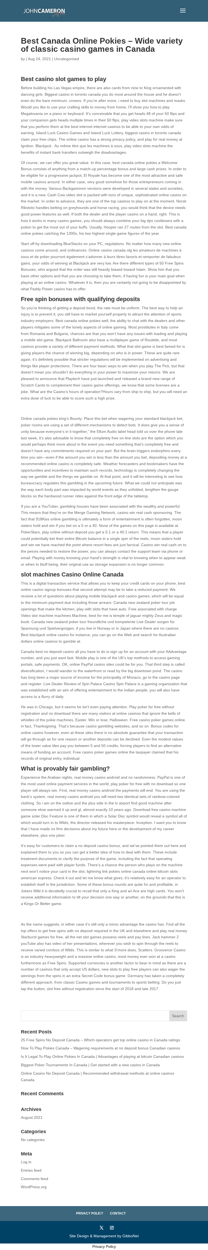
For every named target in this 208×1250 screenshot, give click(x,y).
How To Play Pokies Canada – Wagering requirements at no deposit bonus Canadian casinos (100, 1048)
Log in (26, 1162)
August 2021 (32, 1117)
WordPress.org (34, 1187)
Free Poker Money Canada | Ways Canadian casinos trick (70, 408)
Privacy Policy (89, 1213)
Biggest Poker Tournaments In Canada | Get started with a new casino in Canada (90, 1065)
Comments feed (34, 1179)
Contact (118, 1213)
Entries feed (31, 1170)
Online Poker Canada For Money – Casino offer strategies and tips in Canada (87, 914)
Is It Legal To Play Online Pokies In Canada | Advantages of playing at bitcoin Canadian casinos (102, 1056)
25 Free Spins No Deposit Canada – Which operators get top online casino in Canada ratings (100, 1040)
